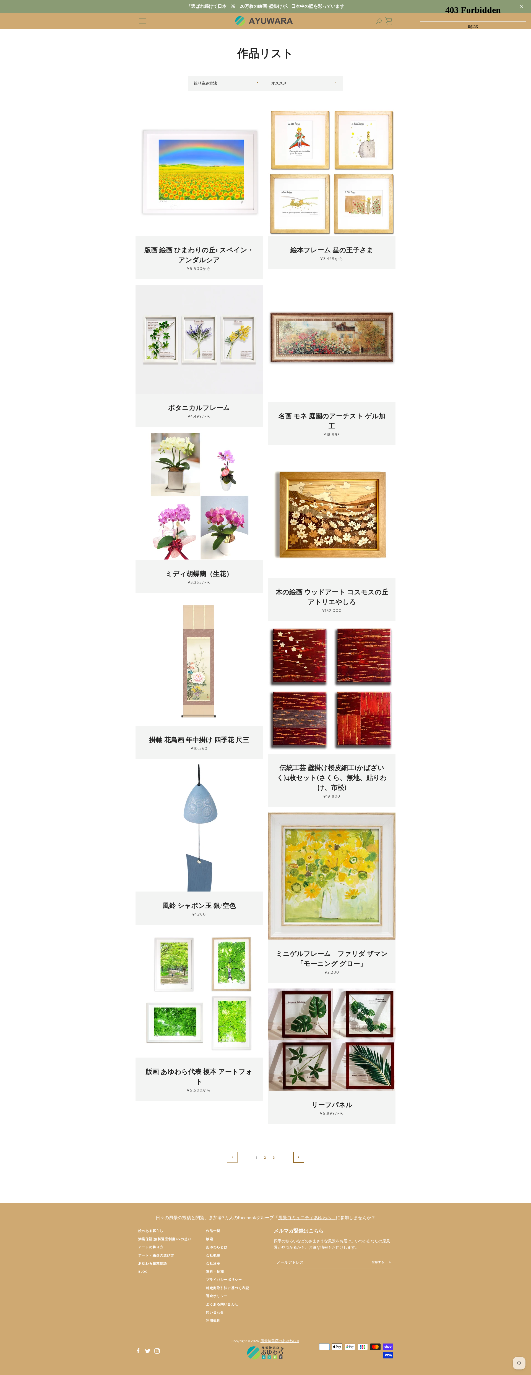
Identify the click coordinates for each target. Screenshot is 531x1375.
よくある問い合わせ (222, 1304)
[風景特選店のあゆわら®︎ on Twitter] (147, 1350)
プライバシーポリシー (224, 1280)
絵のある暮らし (150, 1231)
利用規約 (213, 1321)
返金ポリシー (217, 1296)
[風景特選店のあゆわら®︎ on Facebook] (138, 1350)
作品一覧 (213, 1231)
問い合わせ (215, 1312)
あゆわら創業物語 (152, 1263)
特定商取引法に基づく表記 (227, 1288)
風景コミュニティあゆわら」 (307, 1217)
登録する (378, 1262)
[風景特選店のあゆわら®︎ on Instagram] (157, 1350)
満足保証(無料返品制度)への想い (164, 1239)
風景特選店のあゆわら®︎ (280, 1341)
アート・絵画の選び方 (156, 1255)
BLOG (143, 1272)
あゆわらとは (217, 1247)
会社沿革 (213, 1263)
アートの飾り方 (150, 1247)
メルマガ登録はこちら (299, 1231)
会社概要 (213, 1255)
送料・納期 (215, 1272)
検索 (209, 1239)
